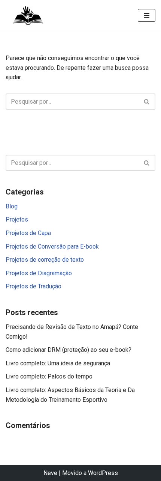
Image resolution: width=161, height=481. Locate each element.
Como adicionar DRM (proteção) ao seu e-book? (68, 349)
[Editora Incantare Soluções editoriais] (28, 15)
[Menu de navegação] (146, 15)
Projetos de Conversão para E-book (52, 246)
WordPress (103, 472)
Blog (12, 206)
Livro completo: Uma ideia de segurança (58, 363)
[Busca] (147, 101)
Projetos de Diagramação (39, 273)
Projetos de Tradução (33, 286)
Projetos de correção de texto (45, 259)
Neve (50, 472)
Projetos (17, 219)
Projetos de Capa (28, 233)
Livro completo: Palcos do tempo (49, 376)
